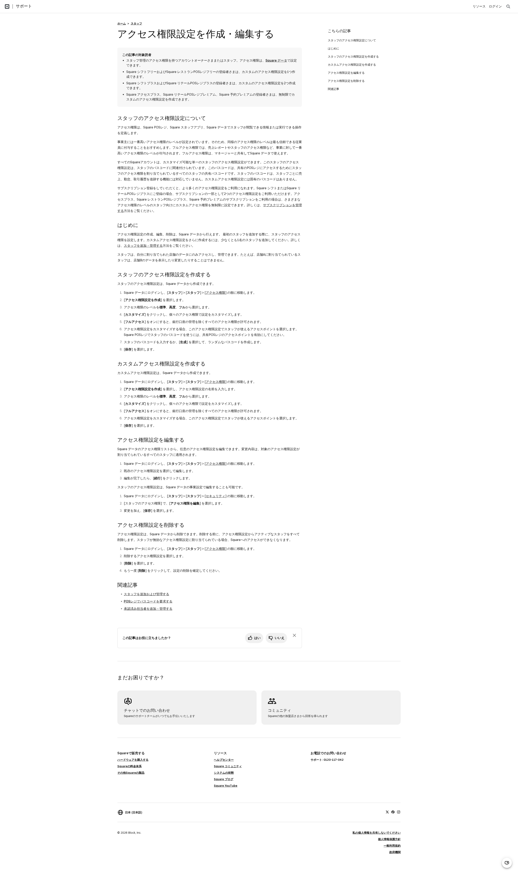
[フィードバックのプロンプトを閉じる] (294, 635)
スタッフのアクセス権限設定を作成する (353, 56)
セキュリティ (215, 496)
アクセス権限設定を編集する (346, 72)
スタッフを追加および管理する (146, 594)
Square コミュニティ (228, 766)
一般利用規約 (392, 845)
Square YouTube (225, 785)
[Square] (7, 6)
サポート (24, 6)
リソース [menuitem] (479, 6)
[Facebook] (393, 811)
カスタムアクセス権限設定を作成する (352, 64)
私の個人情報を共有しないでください (376, 832)
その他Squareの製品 (130, 772)
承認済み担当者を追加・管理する (148, 609)
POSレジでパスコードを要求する (148, 601)
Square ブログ (223, 779)
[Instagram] (399, 811)
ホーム (121, 23)
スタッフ (136, 23)
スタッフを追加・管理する (143, 246)
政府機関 (395, 852)
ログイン (495, 6)
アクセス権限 (215, 293)
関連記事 (333, 89)
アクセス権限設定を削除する (346, 80)
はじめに (334, 48)
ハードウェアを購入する (133, 759)
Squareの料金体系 (129, 766)
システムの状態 (224, 772)
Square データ (276, 60)
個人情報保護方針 (389, 839)
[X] (387, 811)
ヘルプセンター (224, 759)
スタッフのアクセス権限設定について (352, 40)
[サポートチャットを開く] (507, 863)
